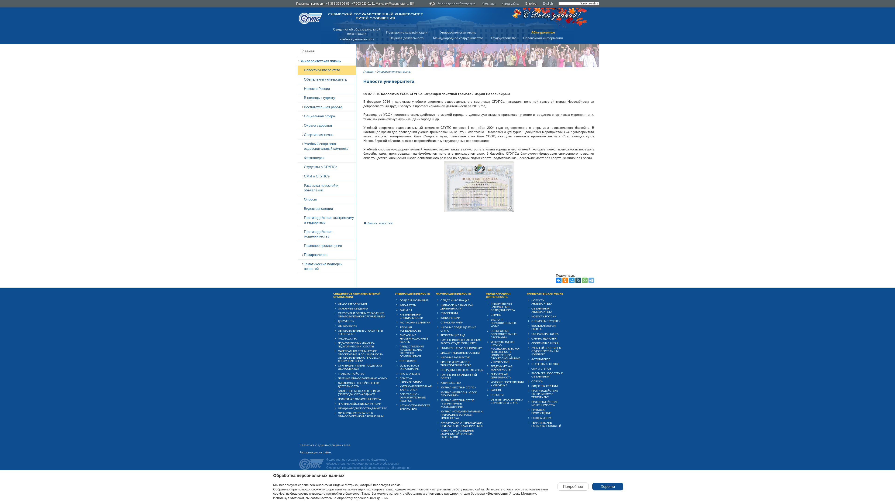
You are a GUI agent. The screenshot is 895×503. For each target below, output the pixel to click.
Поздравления (315, 255)
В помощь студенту (319, 98)
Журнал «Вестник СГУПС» (458, 387)
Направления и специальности (411, 316)
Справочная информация (543, 38)
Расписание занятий (415, 322)
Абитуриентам (543, 32)
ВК (412, 3)
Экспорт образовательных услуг (503, 323)
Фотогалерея (314, 158)
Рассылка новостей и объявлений (321, 188)
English (548, 3)
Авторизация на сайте (315, 452)
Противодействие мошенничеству (318, 234)
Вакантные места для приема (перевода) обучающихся (359, 393)
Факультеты (408, 305)
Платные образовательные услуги (363, 378)
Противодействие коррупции (359, 403)
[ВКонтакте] (558, 280)
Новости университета (322, 70)
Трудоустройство (503, 38)
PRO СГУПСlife (410, 373)
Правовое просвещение (323, 246)
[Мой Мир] (572, 280)
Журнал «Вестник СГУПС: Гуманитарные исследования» (458, 403)
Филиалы (488, 3)
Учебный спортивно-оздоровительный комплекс (326, 146)
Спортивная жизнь (319, 135)
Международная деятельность (498, 295)
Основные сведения (353, 308)
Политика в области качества (359, 399)
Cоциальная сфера (319, 116)
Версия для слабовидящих (456, 3)
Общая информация (352, 303)
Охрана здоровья (318, 125)
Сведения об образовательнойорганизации (356, 31)
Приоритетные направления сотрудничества (503, 307)
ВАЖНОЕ (496, 390)
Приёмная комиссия (310, 3)
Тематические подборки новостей (323, 266)
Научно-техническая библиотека (415, 407)
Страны (496, 314)
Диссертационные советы (460, 352)
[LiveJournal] (578, 280)
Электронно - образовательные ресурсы (413, 397)
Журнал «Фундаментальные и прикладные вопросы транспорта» (461, 414)
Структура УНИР (452, 322)
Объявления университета (325, 79)
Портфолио (408, 361)
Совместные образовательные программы (503, 334)
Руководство (347, 338)
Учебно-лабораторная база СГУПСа (416, 388)
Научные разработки (455, 357)
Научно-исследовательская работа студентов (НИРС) (461, 342)
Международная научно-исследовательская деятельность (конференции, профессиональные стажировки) (505, 352)
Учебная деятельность (356, 39)
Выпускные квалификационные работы (414, 338)
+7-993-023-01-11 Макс (367, 3)
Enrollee (530, 3)
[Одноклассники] (565, 280)
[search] (578, 3)
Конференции (450, 317)
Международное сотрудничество (458, 38)
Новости (497, 395)
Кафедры (406, 310)
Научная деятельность (406, 38)
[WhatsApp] (585, 280)
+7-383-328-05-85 (337, 3)
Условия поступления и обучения (507, 384)
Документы (346, 321)
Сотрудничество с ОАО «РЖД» (462, 370)
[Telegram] (591, 280)
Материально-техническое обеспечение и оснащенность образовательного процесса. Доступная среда (360, 356)
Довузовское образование (409, 367)
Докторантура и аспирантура (461, 348)
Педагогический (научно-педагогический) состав (356, 345)
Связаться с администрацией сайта (325, 445)
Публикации (449, 313)
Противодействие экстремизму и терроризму (329, 220)
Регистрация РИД (453, 335)
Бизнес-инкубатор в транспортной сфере (456, 364)
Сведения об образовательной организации (356, 295)
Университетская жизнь (458, 32)
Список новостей (379, 223)
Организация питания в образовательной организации (361, 415)
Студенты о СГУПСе (320, 167)
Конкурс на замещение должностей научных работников (457, 433)
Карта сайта (510, 3)
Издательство (451, 382)
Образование (347, 325)
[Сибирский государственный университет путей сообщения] (310, 18)
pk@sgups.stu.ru (396, 3)
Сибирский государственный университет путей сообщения (375, 16)
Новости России (317, 89)
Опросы (310, 199)
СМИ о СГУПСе (317, 176)
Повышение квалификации (406, 32)
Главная (307, 51)
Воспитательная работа (323, 107)
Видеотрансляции (318, 209)
